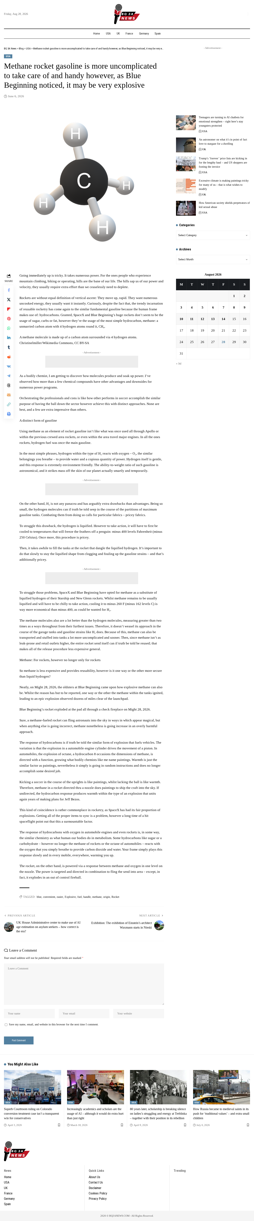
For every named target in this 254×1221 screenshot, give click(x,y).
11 (191, 319)
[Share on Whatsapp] (8, 328)
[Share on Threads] (8, 385)
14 (223, 319)
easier (60, 896)
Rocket (115, 896)
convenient (49, 896)
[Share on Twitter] (8, 299)
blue (39, 896)
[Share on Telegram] (8, 376)
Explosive (70, 896)
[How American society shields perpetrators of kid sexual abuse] (186, 208)
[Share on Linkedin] (8, 337)
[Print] (8, 414)
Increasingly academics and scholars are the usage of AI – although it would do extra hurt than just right (95, 1113)
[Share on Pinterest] (8, 318)
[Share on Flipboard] (8, 309)
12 (202, 319)
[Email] (8, 395)
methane (97, 896)
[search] (244, 14)
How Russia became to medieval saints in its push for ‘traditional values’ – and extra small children (221, 1113)
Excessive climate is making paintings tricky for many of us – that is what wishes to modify (224, 184)
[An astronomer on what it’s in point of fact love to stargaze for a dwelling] (186, 144)
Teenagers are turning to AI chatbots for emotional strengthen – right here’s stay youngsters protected (221, 121)
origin (106, 896)
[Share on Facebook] (8, 290)
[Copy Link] (8, 404)
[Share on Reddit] (8, 356)
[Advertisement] (91, 362)
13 (213, 319)
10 (181, 319)
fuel (79, 896)
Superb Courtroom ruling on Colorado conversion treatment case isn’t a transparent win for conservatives (31, 1113)
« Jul (178, 363)
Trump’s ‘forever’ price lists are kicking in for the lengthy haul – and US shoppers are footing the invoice (223, 162)
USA (8, 56)
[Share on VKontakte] (8, 366)
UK (204, 149)
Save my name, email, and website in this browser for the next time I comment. (54, 1024)
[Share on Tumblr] (8, 347)
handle (87, 896)
